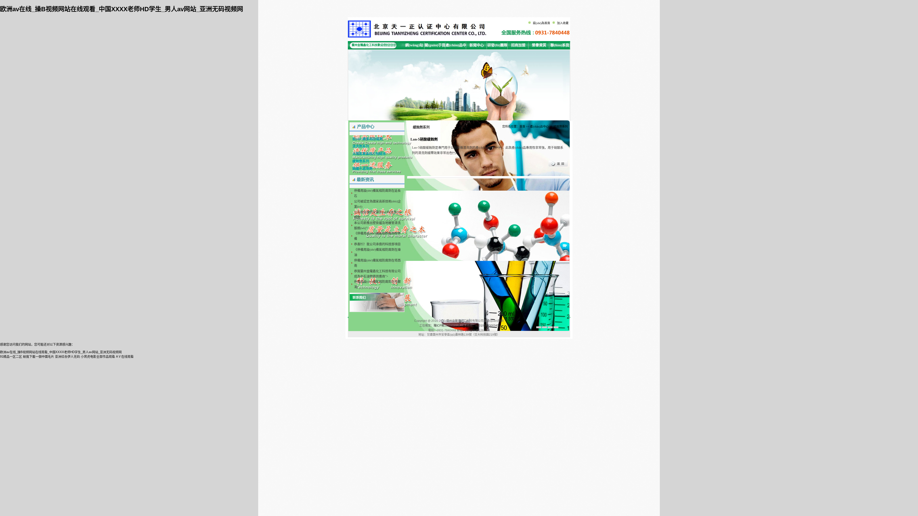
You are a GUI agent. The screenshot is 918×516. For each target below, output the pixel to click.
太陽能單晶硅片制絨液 (368, 154)
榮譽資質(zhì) (539, 46)
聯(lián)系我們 (559, 46)
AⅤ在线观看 (125, 356)
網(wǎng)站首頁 (414, 46)
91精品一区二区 (11, 356)
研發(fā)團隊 (497, 45)
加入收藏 (562, 23)
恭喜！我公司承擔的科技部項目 (377, 244)
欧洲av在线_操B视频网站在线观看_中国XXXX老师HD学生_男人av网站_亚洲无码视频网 (121, 9)
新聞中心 (477, 45)
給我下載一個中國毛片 (38, 356)
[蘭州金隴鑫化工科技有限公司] (418, 37)
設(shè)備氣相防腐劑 (366, 139)
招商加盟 (518, 45)
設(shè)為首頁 (541, 23)
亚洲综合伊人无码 (67, 356)
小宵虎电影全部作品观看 (98, 356)
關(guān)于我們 (435, 46)
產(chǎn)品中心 (456, 46)
